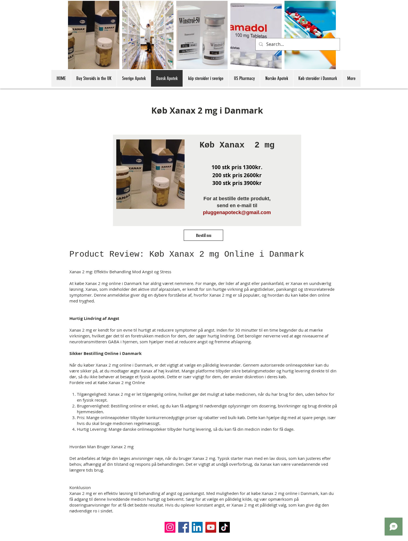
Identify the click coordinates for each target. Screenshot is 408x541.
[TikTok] (224, 527)
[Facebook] (183, 527)
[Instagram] (170, 527)
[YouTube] (210, 527)
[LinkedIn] (197, 527)
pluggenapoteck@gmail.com (237, 212)
